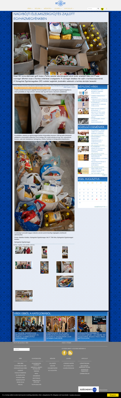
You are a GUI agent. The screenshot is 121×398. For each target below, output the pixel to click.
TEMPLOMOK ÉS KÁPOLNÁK (36, 381)
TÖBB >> (104, 175)
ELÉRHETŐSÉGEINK (84, 363)
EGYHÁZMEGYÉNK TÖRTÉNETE (36, 364)
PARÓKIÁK (36, 371)
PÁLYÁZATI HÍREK (20, 377)
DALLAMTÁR (52, 363)
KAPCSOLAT (85, 358)
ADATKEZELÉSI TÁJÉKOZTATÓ (84, 370)
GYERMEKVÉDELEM (84, 373)
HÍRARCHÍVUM (20, 382)
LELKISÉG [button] (57, 9)
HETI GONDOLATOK (69, 366)
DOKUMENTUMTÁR (52, 368)
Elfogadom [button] (113, 395)
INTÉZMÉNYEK (36, 376)
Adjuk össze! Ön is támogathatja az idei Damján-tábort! (97, 170)
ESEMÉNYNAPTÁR (20, 380)
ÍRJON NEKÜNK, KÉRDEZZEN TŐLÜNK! (84, 366)
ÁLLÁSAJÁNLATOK (20, 375)
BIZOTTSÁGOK (36, 378)
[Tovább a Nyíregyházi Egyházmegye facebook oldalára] (64, 352)
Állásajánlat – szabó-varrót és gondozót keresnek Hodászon (98, 131)
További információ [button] (74, 395)
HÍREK (26, 343)
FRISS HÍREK (20, 363)
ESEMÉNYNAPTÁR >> (100, 207)
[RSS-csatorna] (70, 352)
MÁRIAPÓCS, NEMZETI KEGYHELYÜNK (36, 368)
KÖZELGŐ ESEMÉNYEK (20, 373)
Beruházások (103, 390)
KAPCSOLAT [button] (68, 9)
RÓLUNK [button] (38, 9)
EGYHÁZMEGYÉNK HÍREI (20, 366)
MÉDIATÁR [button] (47, 9)
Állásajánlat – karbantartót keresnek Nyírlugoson (98, 104)
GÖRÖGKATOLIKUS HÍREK (20, 368)
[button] (107, 9)
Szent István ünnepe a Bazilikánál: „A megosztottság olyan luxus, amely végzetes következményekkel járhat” (98, 113)
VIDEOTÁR (52, 366)
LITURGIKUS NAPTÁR (68, 363)
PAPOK (36, 373)
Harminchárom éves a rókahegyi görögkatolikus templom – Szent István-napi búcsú (99, 98)
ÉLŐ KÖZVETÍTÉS (52, 370)
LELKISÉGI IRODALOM (68, 368)
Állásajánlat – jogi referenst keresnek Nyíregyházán (97, 91)
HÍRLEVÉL (20, 384)
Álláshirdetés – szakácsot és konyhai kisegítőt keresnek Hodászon (98, 149)
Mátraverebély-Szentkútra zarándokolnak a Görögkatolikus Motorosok (97, 140)
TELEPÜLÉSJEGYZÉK (36, 384)
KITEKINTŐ (20, 370)
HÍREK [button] (29, 9)
